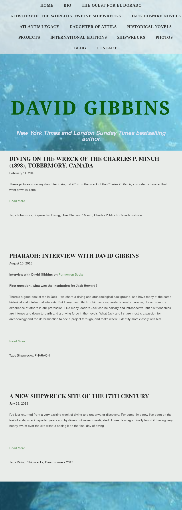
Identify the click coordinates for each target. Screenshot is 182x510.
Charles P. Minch (106, 215)
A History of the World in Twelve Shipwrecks (65, 16)
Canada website (130, 215)
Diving (55, 215)
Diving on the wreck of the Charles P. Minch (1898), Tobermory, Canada (84, 161)
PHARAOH (42, 355)
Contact (107, 48)
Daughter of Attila (93, 26)
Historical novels (149, 26)
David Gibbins (91, 107)
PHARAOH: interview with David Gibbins (74, 255)
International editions (78, 37)
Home (46, 5)
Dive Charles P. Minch (77, 215)
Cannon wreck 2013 (59, 462)
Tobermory (24, 215)
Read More (17, 201)
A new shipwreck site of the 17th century (79, 396)
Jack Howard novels (156, 16)
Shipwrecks (131, 37)
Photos (164, 37)
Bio (67, 5)
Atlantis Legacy (39, 26)
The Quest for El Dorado (112, 5)
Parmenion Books (71, 274)
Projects (29, 37)
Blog (80, 48)
